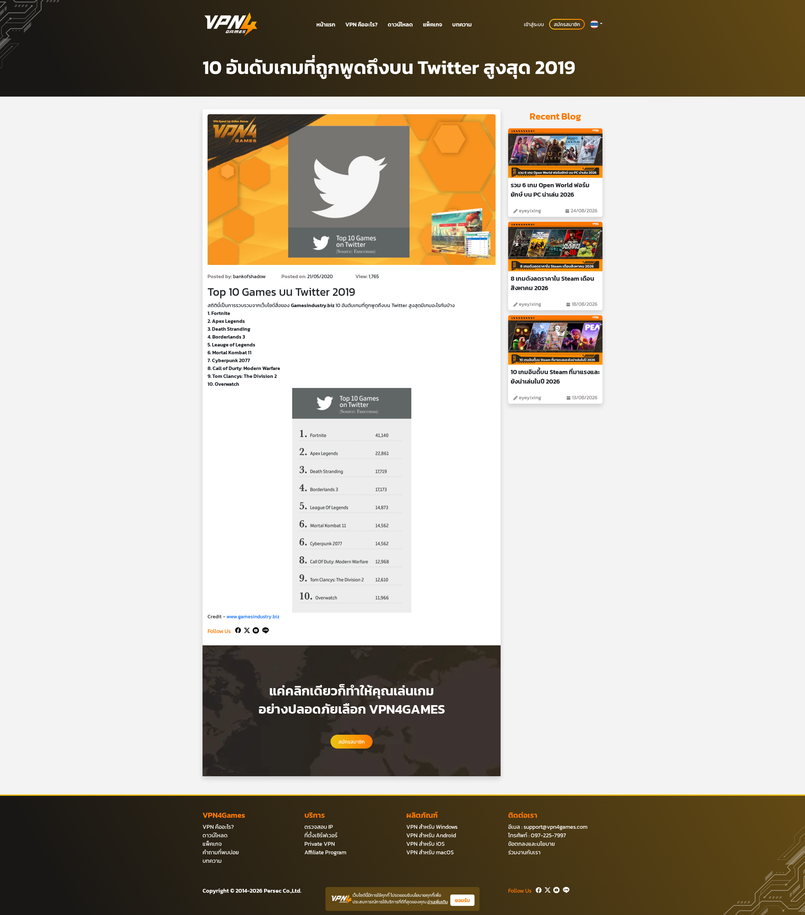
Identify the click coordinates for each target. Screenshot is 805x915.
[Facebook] (237, 630)
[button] (596, 24)
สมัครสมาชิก (567, 24)
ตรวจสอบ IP (318, 826)
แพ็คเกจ (432, 24)
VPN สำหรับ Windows (432, 826)
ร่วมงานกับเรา (524, 852)
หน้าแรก (325, 24)
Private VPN (319, 843)
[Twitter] (246, 630)
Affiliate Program (325, 852)
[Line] (264, 630)
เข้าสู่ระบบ (534, 24)
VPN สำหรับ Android (431, 835)
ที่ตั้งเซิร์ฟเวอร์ (320, 835)
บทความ (462, 24)
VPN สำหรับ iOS (425, 843)
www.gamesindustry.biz (253, 616)
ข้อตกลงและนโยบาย (531, 843)
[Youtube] (254, 630)
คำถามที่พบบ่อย (221, 852)
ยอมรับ (462, 900)
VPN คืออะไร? (361, 24)
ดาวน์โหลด (400, 24)
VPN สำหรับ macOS (430, 852)
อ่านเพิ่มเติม (437, 902)
